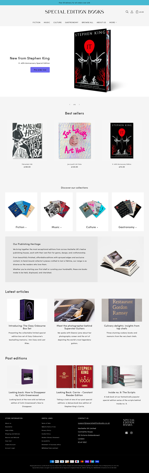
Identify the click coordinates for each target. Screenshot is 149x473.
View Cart (8, 441)
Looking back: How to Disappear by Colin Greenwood (27, 393)
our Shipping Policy (106, 465)
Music (55, 226)
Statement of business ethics (51, 444)
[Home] (74, 12)
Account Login (10, 448)
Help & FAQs (9, 430)
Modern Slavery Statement (50, 437)
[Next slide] (79, 104)
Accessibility (46, 441)
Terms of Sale (46, 423)
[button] (127, 12)
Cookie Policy (46, 434)
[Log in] (132, 11)
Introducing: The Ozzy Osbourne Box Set (27, 327)
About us (8, 423)
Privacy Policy (46, 430)
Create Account (10, 444)
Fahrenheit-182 (27, 164)
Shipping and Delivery (12, 434)
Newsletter (8, 427)
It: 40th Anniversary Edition (121, 164)
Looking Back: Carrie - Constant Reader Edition (74, 393)
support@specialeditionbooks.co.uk (94, 423)
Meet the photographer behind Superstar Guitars (74, 327)
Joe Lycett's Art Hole (74, 164)
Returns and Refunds (12, 437)
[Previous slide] (69, 104)
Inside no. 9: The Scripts (121, 392)
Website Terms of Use (49, 427)
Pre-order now (40, 69)
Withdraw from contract (50, 448)
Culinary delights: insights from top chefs (122, 327)
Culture (91, 226)
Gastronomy (126, 226)
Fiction (20, 226)
